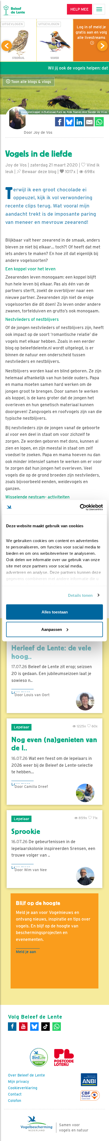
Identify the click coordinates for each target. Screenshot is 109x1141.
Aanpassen (51, 629)
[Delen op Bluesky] (69, 121)
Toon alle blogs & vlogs (30, 82)
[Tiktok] (45, 1026)
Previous (6, 45)
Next (102, 45)
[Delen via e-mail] (89, 121)
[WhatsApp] (56, 1026)
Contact (15, 1094)
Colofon (14, 1100)
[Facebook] (12, 1026)
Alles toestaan (55, 612)
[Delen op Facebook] (59, 121)
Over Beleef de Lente (26, 1075)
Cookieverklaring (22, 1088)
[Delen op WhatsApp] (99, 121)
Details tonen (80, 595)
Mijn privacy (18, 1081)
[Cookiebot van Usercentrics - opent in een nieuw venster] (80, 507)
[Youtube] (23, 1026)
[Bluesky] (34, 1026)
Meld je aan (26, 951)
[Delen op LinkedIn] (79, 121)
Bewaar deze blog (38, 171)
